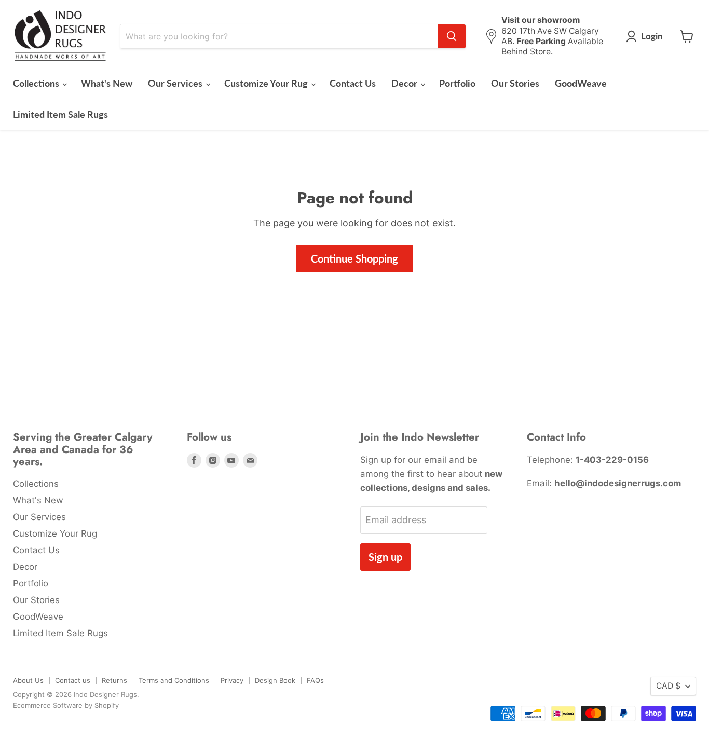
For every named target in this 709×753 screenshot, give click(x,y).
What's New (106, 83)
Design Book (275, 680)
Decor (405, 83)
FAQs (315, 680)
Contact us (72, 680)
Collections (37, 83)
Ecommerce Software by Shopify (66, 705)
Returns (114, 680)
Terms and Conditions (174, 680)
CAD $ (668, 686)
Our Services (176, 83)
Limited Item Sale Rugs (60, 114)
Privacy (232, 680)
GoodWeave (581, 83)
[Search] (452, 36)
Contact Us (353, 83)
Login (652, 36)
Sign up (385, 557)
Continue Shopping (354, 258)
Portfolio (457, 83)
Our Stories (515, 83)
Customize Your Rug (267, 83)
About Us (28, 680)
